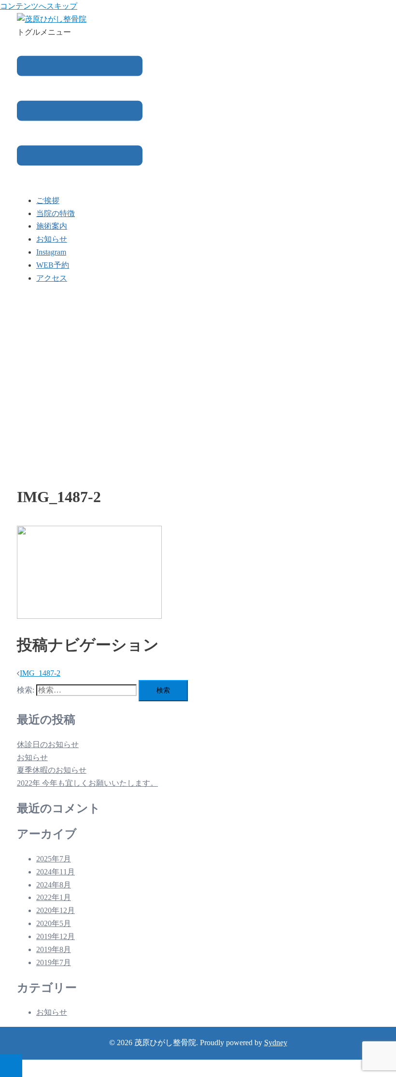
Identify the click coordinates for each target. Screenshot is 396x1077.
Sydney (275, 1042)
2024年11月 (55, 872)
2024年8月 (53, 885)
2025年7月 (53, 859)
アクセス (51, 278)
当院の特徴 (55, 213)
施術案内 (51, 226)
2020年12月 (55, 910)
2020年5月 (53, 923)
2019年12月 (55, 936)
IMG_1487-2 (40, 673)
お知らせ (51, 239)
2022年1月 (53, 897)
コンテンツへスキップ (38, 6)
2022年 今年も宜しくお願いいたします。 (87, 783)
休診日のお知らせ (48, 744)
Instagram (51, 252)
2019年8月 (53, 949)
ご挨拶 (47, 200)
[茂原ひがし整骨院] (51, 19)
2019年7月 (53, 962)
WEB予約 (52, 265)
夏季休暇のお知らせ (51, 770)
